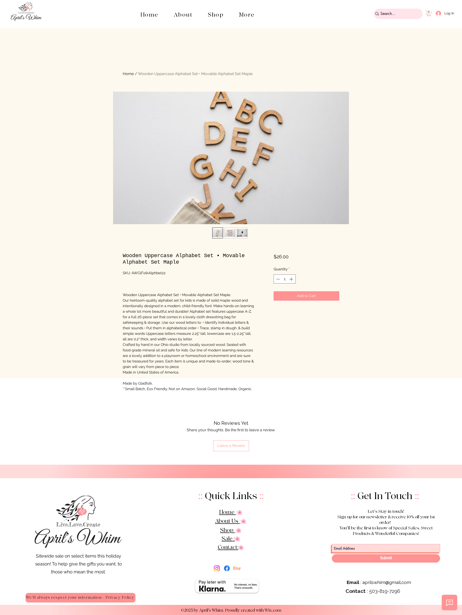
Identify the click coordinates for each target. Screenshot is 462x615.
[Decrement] (277, 279)
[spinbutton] (285, 279)
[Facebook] (227, 568)
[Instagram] (217, 568)
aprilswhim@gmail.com (386, 582)
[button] (215, 14)
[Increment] (292, 279)
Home (128, 73)
